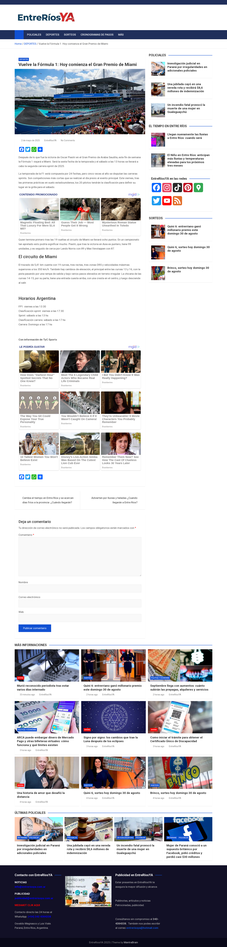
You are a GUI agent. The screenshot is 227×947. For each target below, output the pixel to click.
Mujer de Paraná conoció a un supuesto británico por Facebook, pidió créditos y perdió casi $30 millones (186, 851)
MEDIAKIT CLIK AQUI (27, 905)
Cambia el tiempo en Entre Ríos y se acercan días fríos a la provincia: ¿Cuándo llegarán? (48, 500)
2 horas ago (92, 694)
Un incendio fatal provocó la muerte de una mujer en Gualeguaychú (186, 108)
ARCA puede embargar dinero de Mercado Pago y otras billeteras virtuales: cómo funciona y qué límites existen (45, 741)
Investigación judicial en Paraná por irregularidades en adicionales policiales (187, 67)
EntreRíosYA (50, 140)
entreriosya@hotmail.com (142, 927)
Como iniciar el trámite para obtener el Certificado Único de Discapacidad (176, 739)
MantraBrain (131, 942)
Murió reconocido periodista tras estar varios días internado (43, 687)
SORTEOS (70, 34)
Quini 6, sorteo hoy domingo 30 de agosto (188, 248)
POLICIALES (34, 34)
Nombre (23, 582)
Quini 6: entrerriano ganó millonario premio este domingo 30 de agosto (184, 230)
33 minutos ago (27, 694)
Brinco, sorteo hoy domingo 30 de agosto (188, 269)
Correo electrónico (29, 597)
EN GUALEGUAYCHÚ (125, 838)
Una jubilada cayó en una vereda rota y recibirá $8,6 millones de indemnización (185, 87)
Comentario (26, 534)
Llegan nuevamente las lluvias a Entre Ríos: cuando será (187, 136)
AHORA (20, 678)
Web (21, 611)
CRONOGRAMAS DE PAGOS (97, 34)
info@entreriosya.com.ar (30, 886)
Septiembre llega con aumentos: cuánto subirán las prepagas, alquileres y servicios (179, 687)
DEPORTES (52, 34)
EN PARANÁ (22, 838)
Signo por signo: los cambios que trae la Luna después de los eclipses (111, 739)
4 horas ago (25, 802)
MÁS (121, 34)
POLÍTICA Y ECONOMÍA (160, 678)
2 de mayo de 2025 (30, 140)
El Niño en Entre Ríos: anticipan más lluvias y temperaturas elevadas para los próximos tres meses (188, 160)
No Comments (68, 140)
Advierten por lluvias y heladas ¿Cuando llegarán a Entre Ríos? (114, 500)
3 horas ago (25, 750)
